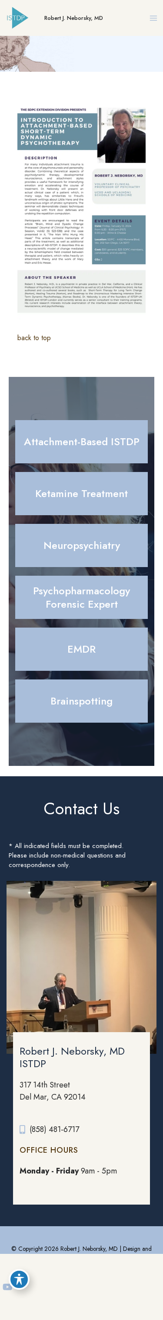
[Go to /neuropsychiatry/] (81, 545)
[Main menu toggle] (153, 18)
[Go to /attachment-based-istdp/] (81, 441)
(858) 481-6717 (54, 1129)
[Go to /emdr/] (81, 649)
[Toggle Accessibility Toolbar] (19, 1279)
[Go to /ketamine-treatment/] (81, 493)
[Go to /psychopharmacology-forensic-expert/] (81, 597)
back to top (34, 337)
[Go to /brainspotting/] (81, 701)
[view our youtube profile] (7, 1287)
